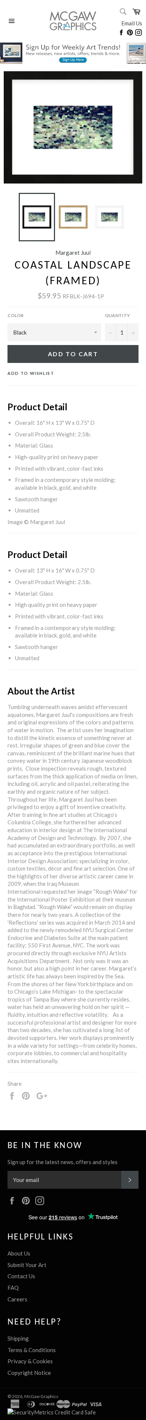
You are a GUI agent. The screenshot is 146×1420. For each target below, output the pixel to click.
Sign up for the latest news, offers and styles (62, 1162)
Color (15, 315)
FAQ (13, 1287)
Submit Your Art (26, 1264)
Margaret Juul (73, 252)
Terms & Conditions (31, 1350)
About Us (18, 1253)
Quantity (117, 315)
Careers (17, 1299)
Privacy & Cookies (30, 1361)
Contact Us (21, 1276)
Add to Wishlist (30, 373)
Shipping (18, 1338)
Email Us (131, 23)
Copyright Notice (29, 1372)
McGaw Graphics (41, 1396)
